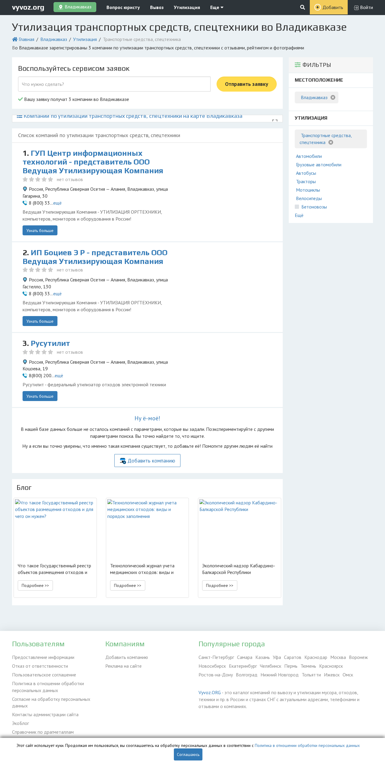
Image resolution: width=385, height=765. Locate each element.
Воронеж (358, 657)
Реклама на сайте (123, 666)
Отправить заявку (246, 83)
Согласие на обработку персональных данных (51, 702)
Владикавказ (53, 39)
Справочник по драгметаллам (43, 732)
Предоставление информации (43, 657)
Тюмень (308, 666)
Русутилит (50, 343)
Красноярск (331, 666)
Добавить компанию (151, 460)
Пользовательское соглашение (44, 675)
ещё (57, 203)
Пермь (290, 666)
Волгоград (246, 675)
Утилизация (187, 7)
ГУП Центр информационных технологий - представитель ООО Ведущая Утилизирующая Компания (93, 162)
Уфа (277, 657)
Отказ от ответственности (40, 666)
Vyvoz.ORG (210, 692)
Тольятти (311, 675)
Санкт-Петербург (216, 657)
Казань (262, 657)
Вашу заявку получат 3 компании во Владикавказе (76, 99)
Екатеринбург (243, 666)
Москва (338, 657)
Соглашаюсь (188, 754)
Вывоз (157, 7)
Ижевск (332, 675)
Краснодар (315, 657)
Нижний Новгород (279, 675)
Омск (348, 675)
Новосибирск (212, 666)
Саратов (292, 657)
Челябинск (270, 666)
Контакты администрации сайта (45, 714)
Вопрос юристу (123, 7)
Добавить (332, 7)
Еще (215, 7)
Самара (244, 657)
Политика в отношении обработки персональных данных (48, 686)
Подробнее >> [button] (35, 585)
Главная (26, 39)
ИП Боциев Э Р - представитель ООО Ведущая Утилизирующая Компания (95, 257)
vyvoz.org (28, 7)
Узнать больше (40, 230)
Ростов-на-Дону (216, 675)
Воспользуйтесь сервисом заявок (73, 68)
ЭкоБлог (20, 723)
